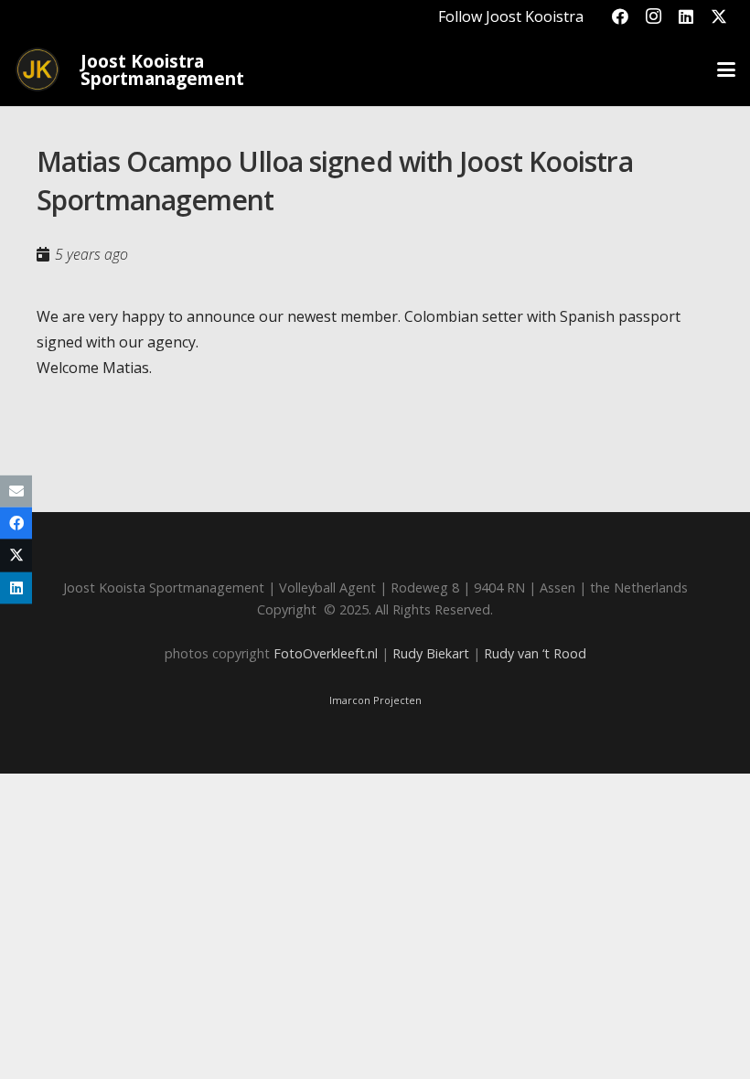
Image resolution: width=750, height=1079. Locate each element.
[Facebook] (620, 16)
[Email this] (16, 491)
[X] (718, 16)
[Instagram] (653, 16)
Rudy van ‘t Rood (535, 653)
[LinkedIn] (686, 16)
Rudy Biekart (430, 653)
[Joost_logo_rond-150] (37, 69)
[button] (726, 69)
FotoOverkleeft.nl (325, 653)
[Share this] (16, 523)
